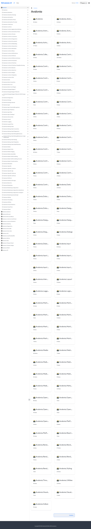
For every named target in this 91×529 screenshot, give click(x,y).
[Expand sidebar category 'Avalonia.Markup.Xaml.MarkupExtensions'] (27, 134)
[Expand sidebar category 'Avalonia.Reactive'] (27, 183)
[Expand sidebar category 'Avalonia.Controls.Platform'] (27, 56)
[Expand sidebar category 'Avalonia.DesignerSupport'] (27, 89)
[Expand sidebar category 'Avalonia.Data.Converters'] (27, 82)
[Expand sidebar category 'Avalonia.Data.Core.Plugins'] (27, 87)
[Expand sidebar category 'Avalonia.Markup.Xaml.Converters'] (27, 129)
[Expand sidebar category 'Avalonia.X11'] (27, 250)
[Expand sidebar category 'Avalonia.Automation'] (27, 17)
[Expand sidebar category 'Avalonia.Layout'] (27, 119)
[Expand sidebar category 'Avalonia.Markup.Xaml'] (27, 126)
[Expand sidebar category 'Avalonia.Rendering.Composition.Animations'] (27, 190)
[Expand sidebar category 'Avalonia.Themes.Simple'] (27, 245)
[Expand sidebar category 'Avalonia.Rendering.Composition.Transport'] (27, 192)
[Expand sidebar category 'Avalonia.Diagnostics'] (27, 98)
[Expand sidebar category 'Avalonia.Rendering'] (27, 185)
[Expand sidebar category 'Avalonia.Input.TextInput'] (27, 114)
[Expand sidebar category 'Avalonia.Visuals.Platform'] (27, 204)
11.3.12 (77, 3)
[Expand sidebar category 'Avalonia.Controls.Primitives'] (27, 63)
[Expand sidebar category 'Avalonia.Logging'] (27, 122)
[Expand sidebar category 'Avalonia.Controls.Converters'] (27, 36)
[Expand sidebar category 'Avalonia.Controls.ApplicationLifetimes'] (27, 29)
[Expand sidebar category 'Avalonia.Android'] (27, 212)
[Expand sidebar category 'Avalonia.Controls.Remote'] (27, 68)
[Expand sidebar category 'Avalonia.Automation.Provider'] (27, 22)
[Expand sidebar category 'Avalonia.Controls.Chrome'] (27, 34)
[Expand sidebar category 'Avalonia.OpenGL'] (27, 166)
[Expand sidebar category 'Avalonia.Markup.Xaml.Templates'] (27, 142)
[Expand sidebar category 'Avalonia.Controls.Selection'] (27, 70)
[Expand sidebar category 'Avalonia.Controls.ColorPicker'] (27, 219)
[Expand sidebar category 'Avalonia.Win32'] (27, 248)
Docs (18, 3)
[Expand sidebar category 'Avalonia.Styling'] (27, 197)
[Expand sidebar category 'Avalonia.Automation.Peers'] (27, 20)
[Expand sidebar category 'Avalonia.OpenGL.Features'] (27, 173)
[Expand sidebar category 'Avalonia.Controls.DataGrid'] (27, 221)
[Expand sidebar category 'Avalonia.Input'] (27, 105)
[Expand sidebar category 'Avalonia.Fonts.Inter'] (27, 231)
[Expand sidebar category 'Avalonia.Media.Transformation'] (27, 161)
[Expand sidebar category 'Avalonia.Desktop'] (27, 224)
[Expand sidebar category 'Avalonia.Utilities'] (27, 202)
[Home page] (31, 8)
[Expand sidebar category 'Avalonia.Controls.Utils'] (27, 77)
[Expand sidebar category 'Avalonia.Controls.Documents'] (27, 41)
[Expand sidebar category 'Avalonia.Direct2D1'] (27, 229)
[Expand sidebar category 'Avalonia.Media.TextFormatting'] (27, 156)
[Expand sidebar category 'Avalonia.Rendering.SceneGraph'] (27, 195)
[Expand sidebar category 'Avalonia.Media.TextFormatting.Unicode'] (27, 159)
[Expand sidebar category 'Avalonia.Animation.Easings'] (27, 15)
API (14, 3)
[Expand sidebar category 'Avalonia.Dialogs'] (27, 100)
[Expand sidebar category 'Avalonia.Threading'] (27, 200)
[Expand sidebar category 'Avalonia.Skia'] (27, 241)
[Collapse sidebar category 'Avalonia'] (27, 8)
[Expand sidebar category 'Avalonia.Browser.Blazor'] (27, 217)
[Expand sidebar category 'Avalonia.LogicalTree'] (27, 124)
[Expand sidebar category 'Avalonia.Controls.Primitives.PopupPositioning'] (27, 65)
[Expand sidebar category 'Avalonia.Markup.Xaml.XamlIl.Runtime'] (27, 144)
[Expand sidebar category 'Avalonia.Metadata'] (27, 164)
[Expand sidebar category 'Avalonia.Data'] (27, 80)
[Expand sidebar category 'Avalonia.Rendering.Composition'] (27, 188)
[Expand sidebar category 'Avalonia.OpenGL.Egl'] (27, 171)
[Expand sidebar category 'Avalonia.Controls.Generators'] (27, 46)
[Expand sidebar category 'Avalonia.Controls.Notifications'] (27, 53)
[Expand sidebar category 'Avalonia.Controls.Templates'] (27, 75)
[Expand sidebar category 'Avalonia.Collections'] (27, 24)
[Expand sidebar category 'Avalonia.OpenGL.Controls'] (27, 168)
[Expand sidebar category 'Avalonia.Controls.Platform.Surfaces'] (27, 58)
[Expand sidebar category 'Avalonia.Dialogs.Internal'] (27, 102)
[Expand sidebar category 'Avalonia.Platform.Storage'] (27, 180)
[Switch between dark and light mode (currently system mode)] (89, 3)
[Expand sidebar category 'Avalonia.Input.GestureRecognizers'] (27, 107)
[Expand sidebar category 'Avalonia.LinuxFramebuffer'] (27, 236)
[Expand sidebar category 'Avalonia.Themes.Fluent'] (27, 243)
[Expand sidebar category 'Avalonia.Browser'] (27, 214)
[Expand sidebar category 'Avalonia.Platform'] (27, 178)
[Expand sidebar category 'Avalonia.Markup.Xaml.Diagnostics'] (27, 131)
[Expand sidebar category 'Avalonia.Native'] (27, 238)
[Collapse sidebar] (29, 400)
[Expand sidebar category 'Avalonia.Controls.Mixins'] (27, 51)
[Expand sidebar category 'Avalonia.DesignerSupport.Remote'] (27, 92)
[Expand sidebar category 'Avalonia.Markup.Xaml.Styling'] (27, 140)
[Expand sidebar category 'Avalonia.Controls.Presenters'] (27, 60)
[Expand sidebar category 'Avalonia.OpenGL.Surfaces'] (27, 176)
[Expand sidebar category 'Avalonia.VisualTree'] (27, 207)
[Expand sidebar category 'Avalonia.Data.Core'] (27, 85)
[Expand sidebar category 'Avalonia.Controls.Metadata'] (27, 48)
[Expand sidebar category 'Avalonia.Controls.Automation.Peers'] (27, 32)
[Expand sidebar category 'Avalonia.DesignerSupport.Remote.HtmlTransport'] (27, 94)
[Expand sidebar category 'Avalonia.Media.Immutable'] (27, 154)
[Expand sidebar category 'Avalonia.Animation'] (27, 12)
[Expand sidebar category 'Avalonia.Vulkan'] (27, 209)
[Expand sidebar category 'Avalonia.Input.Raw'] (27, 112)
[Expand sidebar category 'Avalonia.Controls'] (27, 27)
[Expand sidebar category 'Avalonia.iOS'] (27, 233)
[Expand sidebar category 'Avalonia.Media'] (27, 147)
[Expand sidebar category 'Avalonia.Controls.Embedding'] (27, 44)
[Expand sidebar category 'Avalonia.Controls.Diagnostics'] (27, 39)
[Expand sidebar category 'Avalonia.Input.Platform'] (27, 110)
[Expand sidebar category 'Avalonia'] (27, 10)
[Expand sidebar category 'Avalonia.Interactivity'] (27, 117)
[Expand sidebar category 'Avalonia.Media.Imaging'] (27, 152)
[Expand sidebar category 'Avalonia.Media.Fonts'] (27, 149)
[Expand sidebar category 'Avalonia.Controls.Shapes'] (27, 72)
